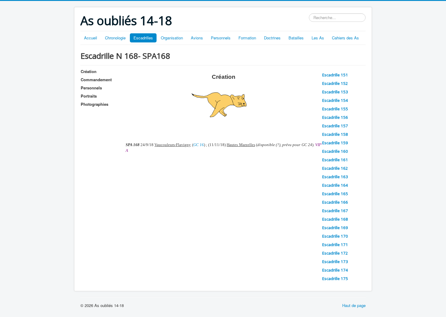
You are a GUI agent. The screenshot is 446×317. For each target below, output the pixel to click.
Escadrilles (143, 38)
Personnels (221, 38)
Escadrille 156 (335, 117)
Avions (197, 38)
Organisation (172, 38)
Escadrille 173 (335, 261)
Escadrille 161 (335, 159)
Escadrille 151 (335, 75)
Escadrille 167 (335, 210)
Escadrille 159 (335, 142)
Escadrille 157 (335, 125)
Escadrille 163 (335, 176)
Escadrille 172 (335, 253)
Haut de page (354, 305)
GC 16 (198, 144)
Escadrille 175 (335, 278)
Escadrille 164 (335, 185)
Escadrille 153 (335, 92)
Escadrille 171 (335, 244)
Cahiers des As (345, 38)
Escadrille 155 (335, 109)
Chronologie (115, 38)
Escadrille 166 (335, 202)
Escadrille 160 (335, 151)
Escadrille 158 (335, 134)
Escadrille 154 (335, 100)
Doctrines (272, 38)
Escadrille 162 (335, 168)
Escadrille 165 (335, 193)
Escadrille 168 (335, 219)
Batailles (296, 38)
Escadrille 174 (335, 270)
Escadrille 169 (335, 227)
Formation (247, 38)
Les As (318, 38)
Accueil (90, 38)
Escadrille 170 (335, 236)
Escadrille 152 (335, 83)
